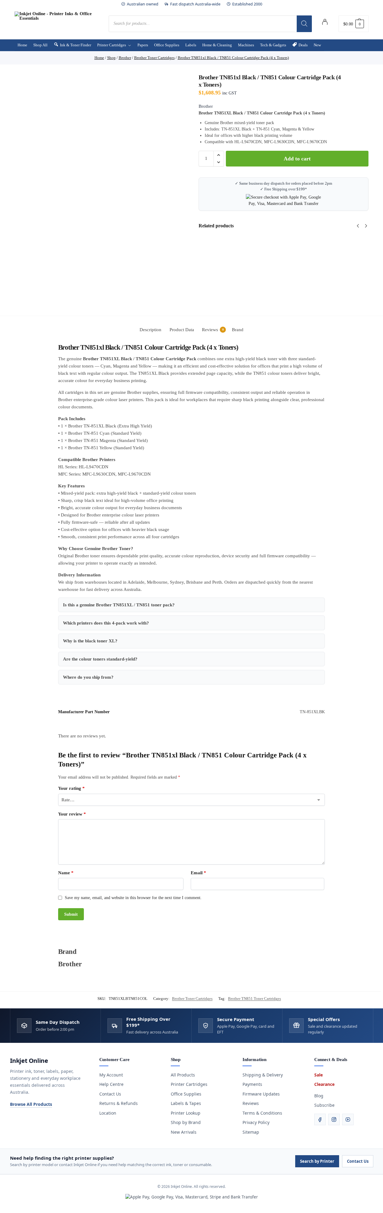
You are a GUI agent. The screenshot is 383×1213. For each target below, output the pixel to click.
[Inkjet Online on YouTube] (348, 1119)
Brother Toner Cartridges (192, 998)
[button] (353, 23)
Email (198, 872)
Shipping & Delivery (263, 1075)
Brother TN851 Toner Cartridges (254, 998)
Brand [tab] (237, 329)
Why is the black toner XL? (90, 640)
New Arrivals (183, 1132)
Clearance (324, 1084)
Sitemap (251, 1132)
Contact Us (110, 1094)
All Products (183, 1075)
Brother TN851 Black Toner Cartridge (295, 250)
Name (66, 872)
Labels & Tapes (186, 1103)
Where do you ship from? (88, 677)
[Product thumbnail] (216, 261)
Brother (206, 106)
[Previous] (357, 225)
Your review (72, 814)
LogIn (325, 23)
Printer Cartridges (189, 1084)
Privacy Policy (256, 1122)
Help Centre (111, 1084)
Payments (252, 1084)
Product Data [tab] (182, 329)
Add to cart (297, 159)
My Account (111, 1075)
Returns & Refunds (118, 1103)
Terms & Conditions (262, 1113)
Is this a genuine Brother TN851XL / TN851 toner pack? (119, 604)
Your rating (71, 788)
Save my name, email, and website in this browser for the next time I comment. (133, 897)
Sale (318, 1075)
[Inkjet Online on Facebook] (320, 1119)
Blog (318, 1096)
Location (107, 1113)
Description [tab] (150, 329)
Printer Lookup (185, 1113)
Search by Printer (317, 1161)
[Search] (304, 23)
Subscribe (324, 1105)
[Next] (366, 225)
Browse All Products (31, 1104)
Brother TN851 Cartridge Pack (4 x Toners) (347, 250)
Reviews (251, 1103)
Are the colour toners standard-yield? (100, 659)
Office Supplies (186, 1094)
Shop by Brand (186, 1122)
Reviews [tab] (213, 329)
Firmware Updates (261, 1094)
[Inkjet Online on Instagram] (334, 1119)
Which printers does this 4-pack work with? (106, 623)
